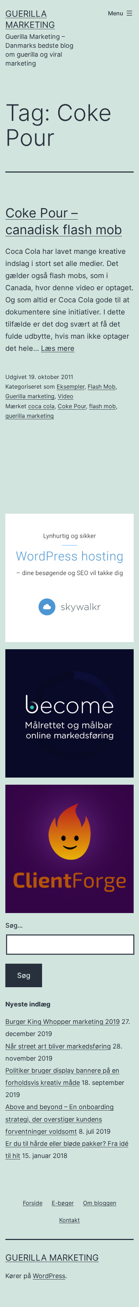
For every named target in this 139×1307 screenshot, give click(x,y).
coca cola (41, 406)
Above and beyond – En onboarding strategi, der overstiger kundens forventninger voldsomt (59, 1119)
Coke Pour (72, 406)
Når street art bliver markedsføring (58, 1046)
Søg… (14, 925)
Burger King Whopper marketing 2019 (62, 1021)
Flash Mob (101, 386)
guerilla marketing (29, 415)
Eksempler (70, 386)
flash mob (102, 406)
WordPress (49, 1276)
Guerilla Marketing (52, 1257)
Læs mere (57, 348)
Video (65, 396)
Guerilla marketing (30, 396)
